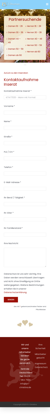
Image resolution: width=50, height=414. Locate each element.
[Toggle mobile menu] (47, 4)
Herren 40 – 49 (34, 38)
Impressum (40, 363)
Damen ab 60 (15, 55)
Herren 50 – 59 (34, 45)
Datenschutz (41, 367)
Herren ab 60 (33, 51)
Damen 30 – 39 (15, 32)
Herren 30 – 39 (34, 32)
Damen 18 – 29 (15, 26)
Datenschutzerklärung (15, 292)
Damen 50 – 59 (15, 48)
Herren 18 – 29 (34, 26)
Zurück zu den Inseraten (16, 72)
